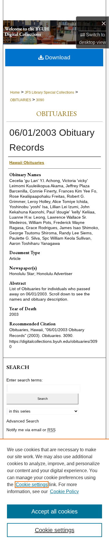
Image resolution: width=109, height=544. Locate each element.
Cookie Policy (64, 491)
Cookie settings (32, 484)
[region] (54, 491)
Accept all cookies (54, 511)
